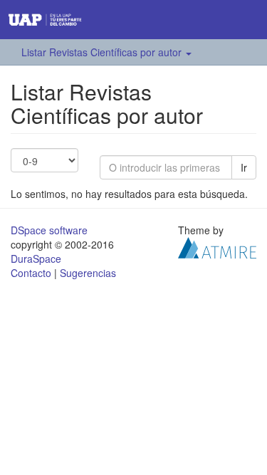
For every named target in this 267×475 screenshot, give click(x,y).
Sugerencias (88, 273)
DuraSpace (36, 258)
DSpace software (49, 230)
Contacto (31, 273)
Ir (244, 167)
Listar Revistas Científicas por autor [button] (102, 52)
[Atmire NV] (217, 246)
